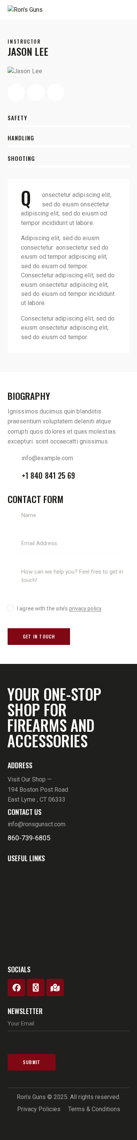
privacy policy (85, 609)
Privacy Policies (39, 1109)
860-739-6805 (29, 838)
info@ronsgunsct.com (36, 824)
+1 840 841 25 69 (48, 475)
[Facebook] (16, 987)
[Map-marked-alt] (55, 987)
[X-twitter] (36, 987)
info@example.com (47, 458)
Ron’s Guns (31, 1097)
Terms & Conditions (94, 1109)
